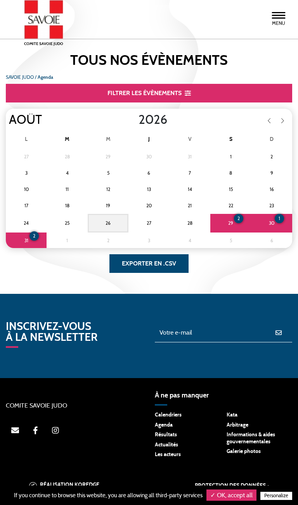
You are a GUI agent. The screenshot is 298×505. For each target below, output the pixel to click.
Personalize (276, 495)
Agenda (164, 425)
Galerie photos (244, 451)
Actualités (166, 445)
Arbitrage (237, 425)
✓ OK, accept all (231, 495)
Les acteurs (168, 454)
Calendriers (168, 415)
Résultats (166, 434)
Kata (232, 415)
